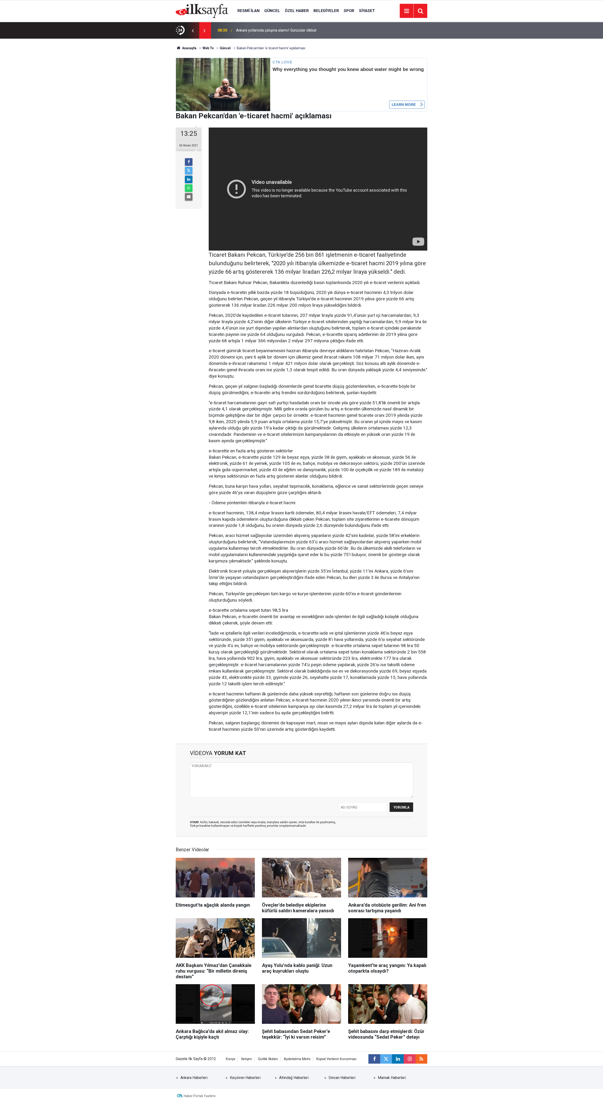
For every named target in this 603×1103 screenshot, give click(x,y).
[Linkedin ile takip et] (398, 1059)
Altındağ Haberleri (294, 1077)
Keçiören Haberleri (245, 1077)
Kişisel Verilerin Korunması (336, 1059)
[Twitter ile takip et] (386, 1059)
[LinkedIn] (188, 179)
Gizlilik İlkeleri (268, 1059)
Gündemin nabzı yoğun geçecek (262, 30)
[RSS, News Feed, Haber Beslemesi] (421, 1059)
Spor (349, 10)
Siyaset (367, 10)
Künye (230, 1059)
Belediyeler (326, 10)
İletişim (246, 1059)
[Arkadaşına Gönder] (188, 197)
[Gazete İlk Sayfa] (202, 10)
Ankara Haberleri (194, 1077)
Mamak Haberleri (392, 1077)
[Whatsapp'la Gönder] (188, 188)
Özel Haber (297, 10)
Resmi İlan (248, 10)
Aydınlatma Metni (297, 1059)
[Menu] (406, 11)
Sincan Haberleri (342, 1077)
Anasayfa (188, 48)
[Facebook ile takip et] (374, 1059)
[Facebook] (188, 162)
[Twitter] (188, 170)
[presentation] (193, 30)
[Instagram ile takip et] (410, 1059)
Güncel (272, 10)
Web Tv (208, 48)
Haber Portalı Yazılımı (200, 1096)
